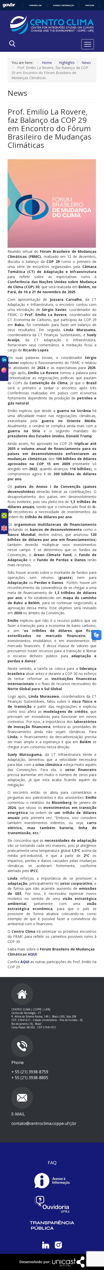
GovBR (9, 5)
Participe (89, 5)
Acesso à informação (63, 5)
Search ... (33, 56)
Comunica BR (35, 5)
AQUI (32, 954)
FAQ (52, 1163)
